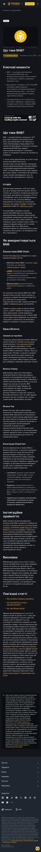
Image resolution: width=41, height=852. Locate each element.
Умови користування (21, 745)
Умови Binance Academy (10, 842)
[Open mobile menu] (37, 4)
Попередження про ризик (14, 746)
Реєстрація (29, 4)
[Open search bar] (21, 4)
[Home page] (14, 3)
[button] (37, 4)
